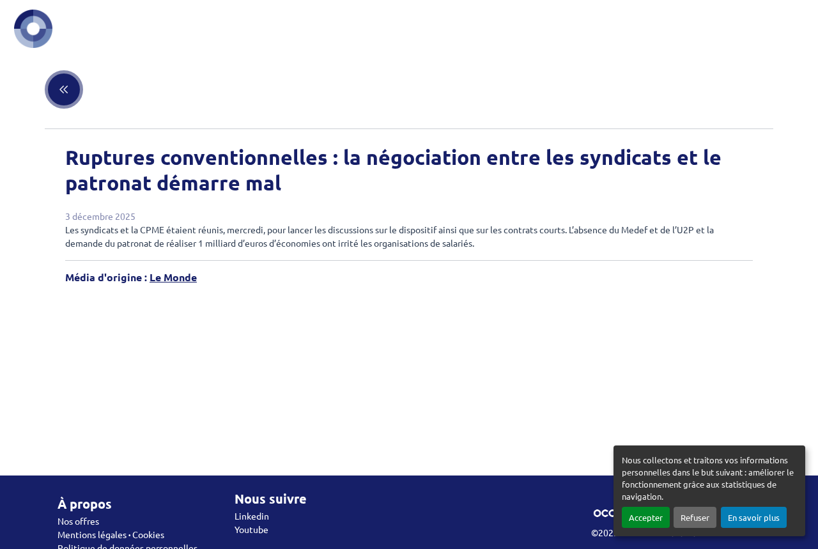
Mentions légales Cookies (111, 534)
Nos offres (78, 521)
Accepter (646, 517)
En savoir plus (754, 517)
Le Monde (173, 277)
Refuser (695, 517)
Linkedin (252, 516)
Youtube (251, 529)
